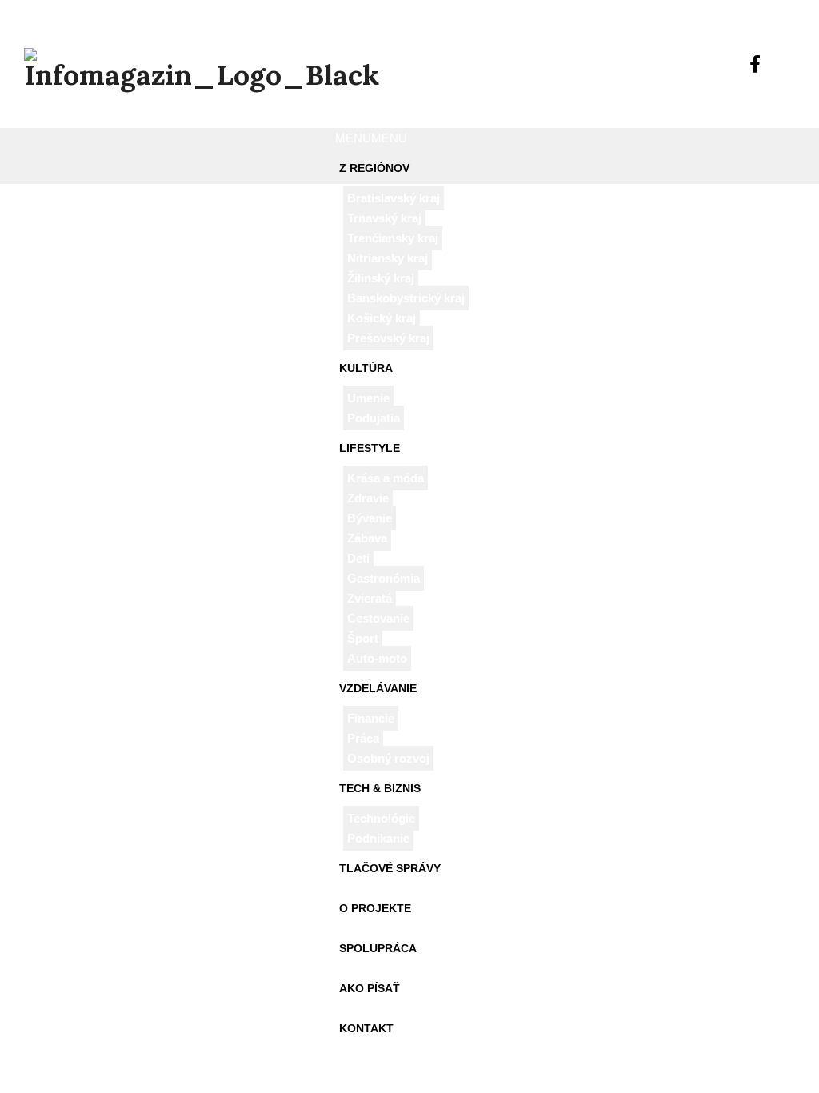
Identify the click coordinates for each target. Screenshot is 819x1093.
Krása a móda (385, 478)
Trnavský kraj (384, 218)
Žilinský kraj (380, 278)
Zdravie (368, 498)
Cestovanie (378, 618)
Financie (370, 718)
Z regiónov (374, 168)
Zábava (367, 538)
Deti (358, 558)
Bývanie (369, 518)
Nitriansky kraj (387, 258)
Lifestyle (369, 448)
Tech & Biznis (380, 788)
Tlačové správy (390, 868)
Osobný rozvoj (388, 758)
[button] (371, 138)
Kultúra (366, 368)
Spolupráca (378, 948)
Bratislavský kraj (393, 198)
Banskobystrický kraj (406, 298)
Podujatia (373, 418)
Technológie (381, 818)
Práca (363, 738)
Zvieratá (369, 598)
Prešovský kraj (388, 338)
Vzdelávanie (378, 688)
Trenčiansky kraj (392, 238)
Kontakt (366, 1028)
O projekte (375, 908)
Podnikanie (378, 838)
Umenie (368, 398)
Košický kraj (381, 318)
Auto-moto (377, 658)
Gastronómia (383, 578)
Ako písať (369, 988)
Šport (362, 638)
